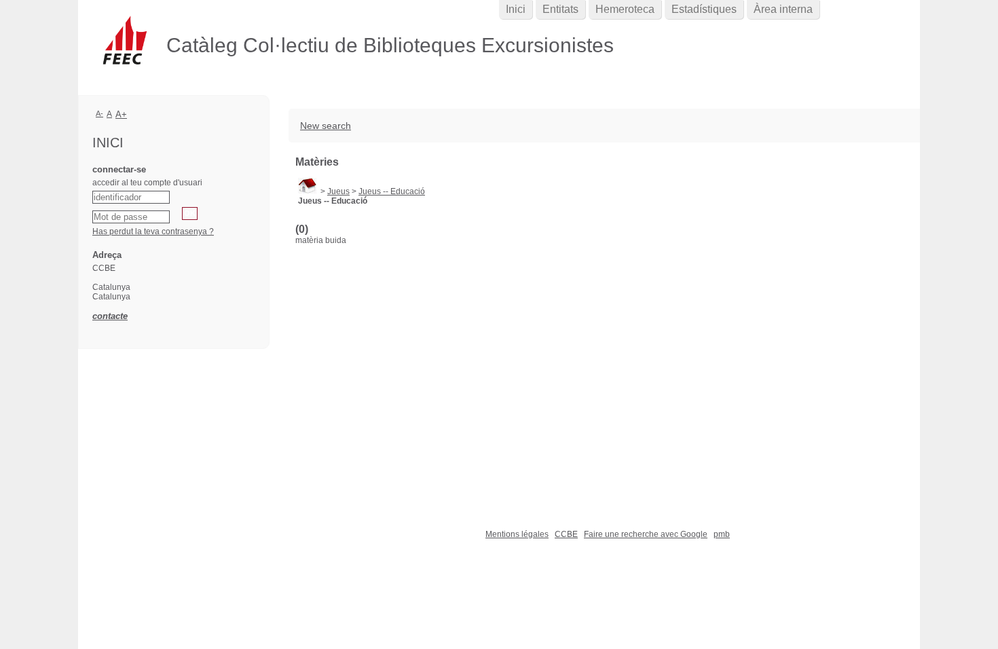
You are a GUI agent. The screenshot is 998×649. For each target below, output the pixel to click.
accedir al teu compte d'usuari (147, 182)
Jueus (338, 191)
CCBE (566, 534)
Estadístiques (704, 9)
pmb (722, 534)
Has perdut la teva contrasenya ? (153, 231)
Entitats (560, 9)
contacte (110, 316)
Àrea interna (783, 9)
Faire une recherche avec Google (645, 534)
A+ (121, 114)
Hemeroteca (624, 9)
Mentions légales (517, 534)
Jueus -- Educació (391, 191)
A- (99, 113)
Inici (515, 9)
